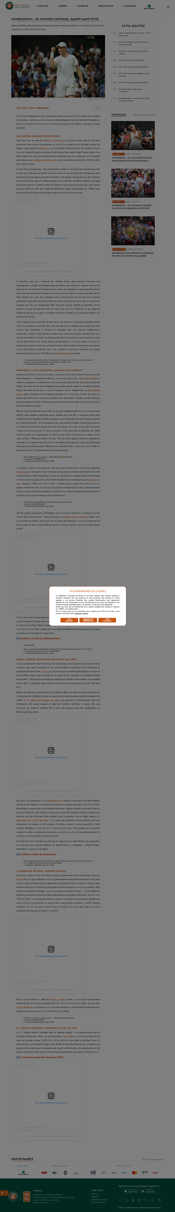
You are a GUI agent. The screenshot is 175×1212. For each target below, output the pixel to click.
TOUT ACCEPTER (107, 620)
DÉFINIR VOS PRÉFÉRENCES (88, 620)
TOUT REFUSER (69, 620)
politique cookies (81, 613)
